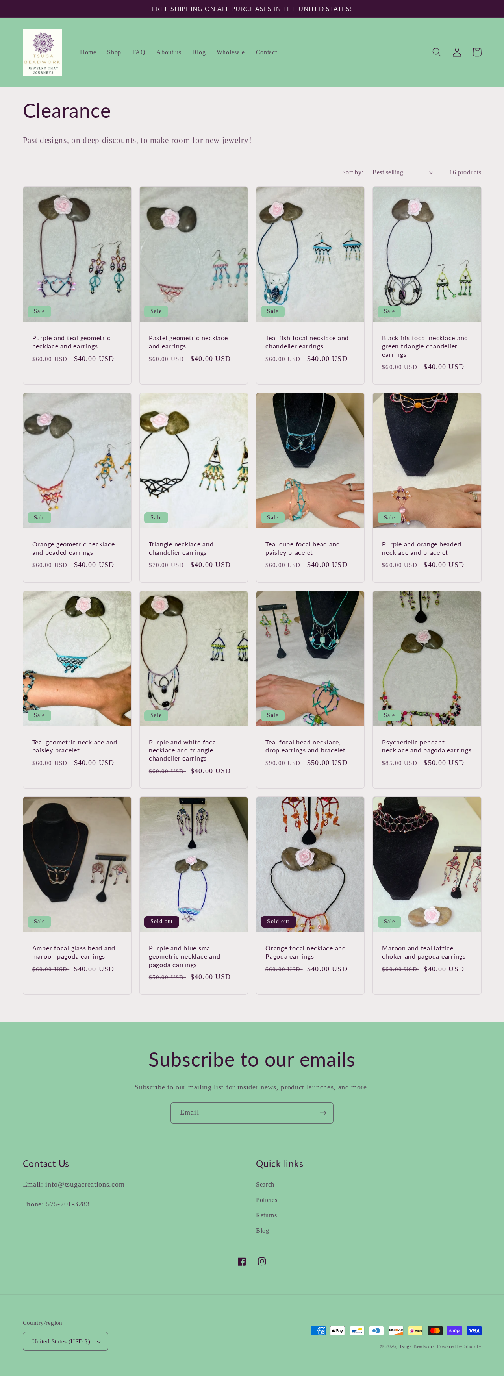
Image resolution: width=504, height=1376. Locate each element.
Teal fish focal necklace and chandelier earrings (307, 342)
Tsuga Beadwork (417, 1346)
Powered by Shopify (459, 1346)
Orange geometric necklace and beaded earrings (73, 548)
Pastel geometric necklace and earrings (188, 342)
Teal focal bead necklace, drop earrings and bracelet (305, 746)
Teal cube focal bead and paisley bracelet (302, 548)
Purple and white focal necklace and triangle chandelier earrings (183, 750)
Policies (267, 1199)
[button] (437, 52)
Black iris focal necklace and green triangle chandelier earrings (425, 345)
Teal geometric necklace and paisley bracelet (74, 746)
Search (265, 1184)
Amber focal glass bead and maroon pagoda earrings (74, 952)
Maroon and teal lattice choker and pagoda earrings (424, 952)
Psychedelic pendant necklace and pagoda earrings (426, 746)
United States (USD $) (61, 1341)
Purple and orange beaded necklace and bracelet (421, 548)
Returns (266, 1215)
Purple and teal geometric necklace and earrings (71, 342)
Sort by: (352, 172)
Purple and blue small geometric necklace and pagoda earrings (184, 956)
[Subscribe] (323, 1113)
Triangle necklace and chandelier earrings (181, 548)
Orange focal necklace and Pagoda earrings (305, 952)
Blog (262, 1230)
